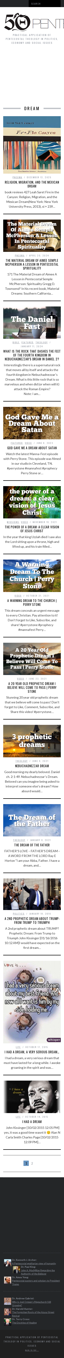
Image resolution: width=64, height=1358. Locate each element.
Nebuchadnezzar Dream (32, 766)
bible (16, 342)
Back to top (31, 1350)
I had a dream (32, 1121)
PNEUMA (17, 177)
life (18, 1047)
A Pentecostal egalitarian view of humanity (34, 1263)
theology (42, 342)
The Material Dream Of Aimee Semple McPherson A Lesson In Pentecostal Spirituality (32, 264)
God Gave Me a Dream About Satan (32, 448)
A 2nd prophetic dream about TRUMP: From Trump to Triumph (32, 920)
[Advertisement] (32, 77)
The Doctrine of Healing (24, 1322)
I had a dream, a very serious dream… (32, 1052)
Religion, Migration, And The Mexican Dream (32, 184)
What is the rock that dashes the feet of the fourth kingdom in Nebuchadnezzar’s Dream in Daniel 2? (32, 355)
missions (13, 522)
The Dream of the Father (32, 845)
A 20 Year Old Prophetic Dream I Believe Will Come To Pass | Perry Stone (32, 687)
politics (19, 913)
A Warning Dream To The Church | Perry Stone (32, 602)
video (28, 442)
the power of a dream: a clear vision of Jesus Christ (32, 529)
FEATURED (28, 342)
